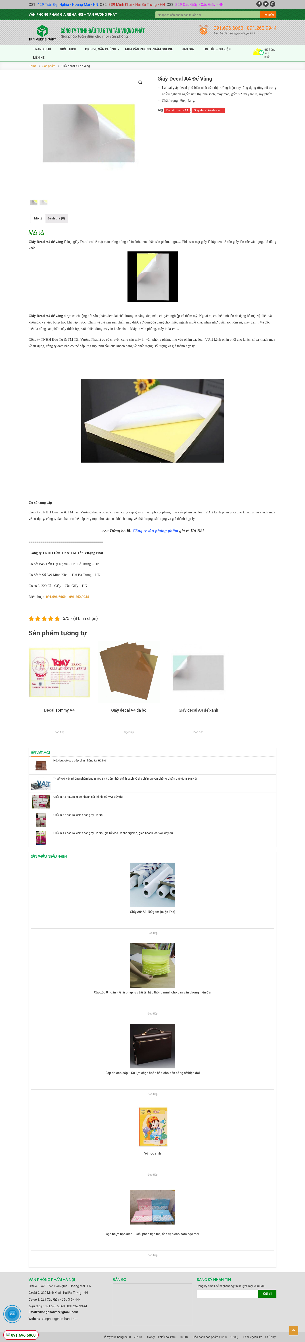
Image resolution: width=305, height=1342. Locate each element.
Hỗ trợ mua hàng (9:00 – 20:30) (122, 1337)
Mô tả (38, 218)
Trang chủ (42, 49)
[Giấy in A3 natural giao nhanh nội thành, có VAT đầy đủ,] (41, 801)
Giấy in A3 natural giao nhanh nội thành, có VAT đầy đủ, (88, 796)
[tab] (38, 218)
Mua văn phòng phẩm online (149, 49)
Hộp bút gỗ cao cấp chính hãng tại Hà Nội (80, 760)
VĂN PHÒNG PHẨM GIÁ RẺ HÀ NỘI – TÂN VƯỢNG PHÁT (73, 15)
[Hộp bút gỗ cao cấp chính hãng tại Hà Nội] (41, 765)
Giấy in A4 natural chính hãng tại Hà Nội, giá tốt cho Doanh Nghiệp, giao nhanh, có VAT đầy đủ (113, 833)
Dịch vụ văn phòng (100, 49)
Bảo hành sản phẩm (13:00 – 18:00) (215, 1337)
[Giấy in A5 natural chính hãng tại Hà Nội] (41, 820)
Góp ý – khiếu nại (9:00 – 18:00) (167, 1337)
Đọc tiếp (59, 732)
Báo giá (188, 49)
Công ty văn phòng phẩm (155, 530)
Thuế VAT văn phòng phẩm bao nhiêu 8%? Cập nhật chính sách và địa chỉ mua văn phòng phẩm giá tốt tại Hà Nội (125, 778)
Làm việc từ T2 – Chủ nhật (259, 1337)
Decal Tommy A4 (177, 110)
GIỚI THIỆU (68, 49)
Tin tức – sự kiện (217, 49)
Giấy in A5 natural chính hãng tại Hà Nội (78, 815)
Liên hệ (38, 57)
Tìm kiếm (268, 15)
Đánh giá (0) (56, 218)
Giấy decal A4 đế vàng (208, 110)
